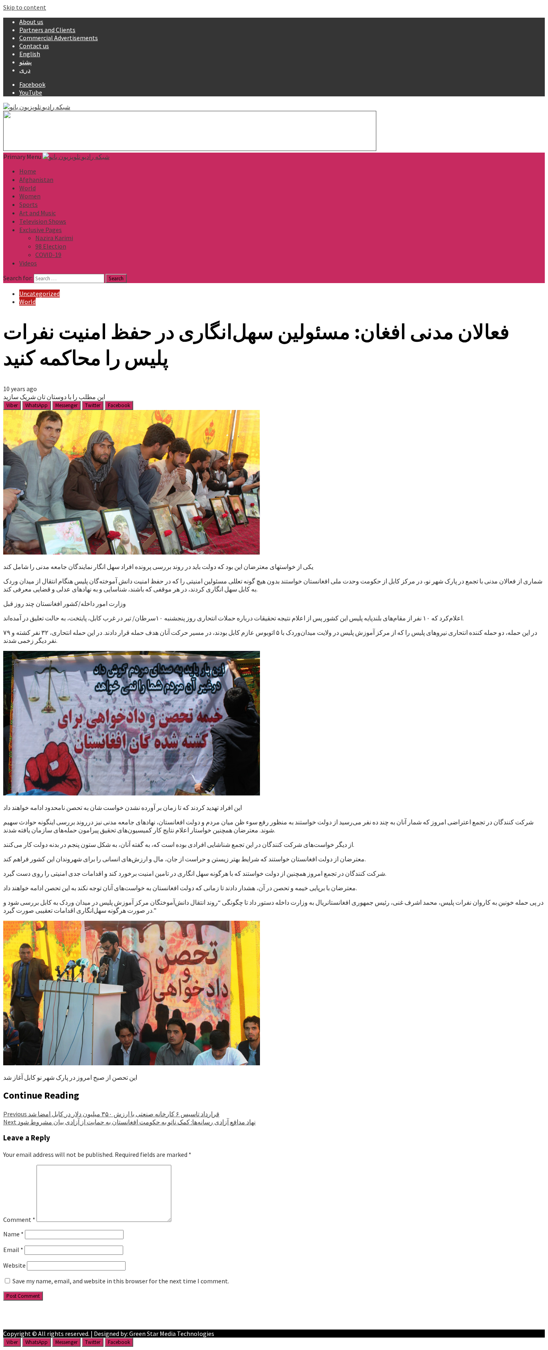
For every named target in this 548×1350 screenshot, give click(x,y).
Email (13, 1250)
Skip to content (24, 7)
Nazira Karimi (54, 238)
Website (14, 1265)
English (29, 54)
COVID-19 (48, 255)
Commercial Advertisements (58, 38)
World (27, 188)
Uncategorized (39, 294)
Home (27, 171)
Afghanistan (36, 179)
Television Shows (42, 221)
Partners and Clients (47, 30)
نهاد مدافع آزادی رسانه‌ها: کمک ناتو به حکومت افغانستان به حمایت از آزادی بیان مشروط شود (129, 1122)
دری (24, 70)
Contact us (34, 46)
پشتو (25, 62)
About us (31, 22)
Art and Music (37, 213)
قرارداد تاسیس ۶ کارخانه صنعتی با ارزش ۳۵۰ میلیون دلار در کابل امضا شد (111, 1114)
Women (30, 196)
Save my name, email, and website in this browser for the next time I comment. (120, 1281)
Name (13, 1234)
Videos (28, 263)
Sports (28, 204)
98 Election (50, 246)
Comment (19, 1219)
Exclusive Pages (40, 230)
